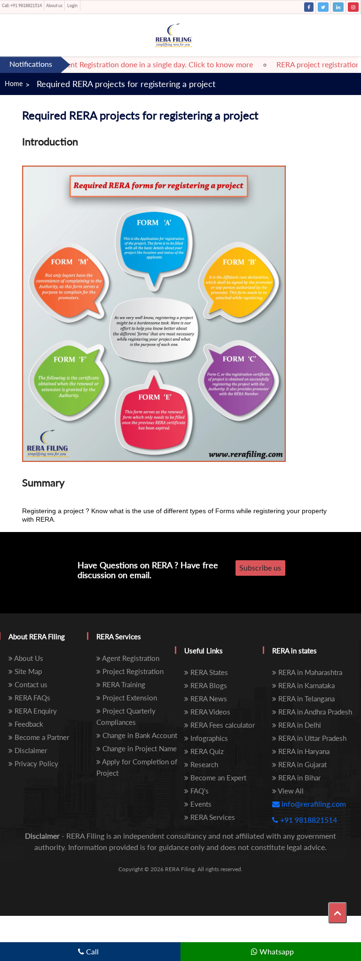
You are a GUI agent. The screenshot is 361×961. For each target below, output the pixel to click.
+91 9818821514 (22, 5)
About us (54, 5)
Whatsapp (276, 951)
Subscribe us (260, 567)
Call (91, 951)
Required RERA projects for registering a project (126, 84)
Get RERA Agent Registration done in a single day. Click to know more (131, 64)
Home (14, 83)
